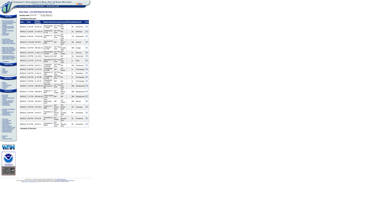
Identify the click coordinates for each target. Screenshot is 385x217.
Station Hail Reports (7, 42)
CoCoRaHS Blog (7, 123)
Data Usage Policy (33, 181)
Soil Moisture (5, 33)
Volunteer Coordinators (8, 109)
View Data (37, 6)
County (79, 22)
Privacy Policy (25, 181)
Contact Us (5, 86)
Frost (3, 68)
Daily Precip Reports (8, 20)
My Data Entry (51, 6)
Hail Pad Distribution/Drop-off (7, 111)
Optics (4, 70)
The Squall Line (6, 120)
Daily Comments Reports (9, 22)
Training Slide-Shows (8, 98)
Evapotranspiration (7, 102)
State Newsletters (7, 126)
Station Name (49, 22)
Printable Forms (6, 115)
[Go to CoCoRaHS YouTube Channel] (81, 4)
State (74, 22)
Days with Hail (6, 39)
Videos (4, 99)
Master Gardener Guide (8, 127)
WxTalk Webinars (7, 131)
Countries (26, 6)
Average (57, 22)
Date (22, 22)
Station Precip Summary (8, 43)
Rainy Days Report (7, 51)
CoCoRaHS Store (7, 138)
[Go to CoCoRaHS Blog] (77, 4)
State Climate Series (7, 129)
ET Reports (5, 35)
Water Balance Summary (9, 57)
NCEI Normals (6, 105)
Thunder (4, 73)
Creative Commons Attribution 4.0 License (64, 180)
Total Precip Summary (8, 53)
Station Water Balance (8, 56)
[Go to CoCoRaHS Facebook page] (79, 4)
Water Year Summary (8, 47)
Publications (5, 122)
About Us (4, 83)
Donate (4, 88)
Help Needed (6, 113)
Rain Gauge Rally (7, 130)
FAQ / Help (5, 95)
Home (20, 6)
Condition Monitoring (8, 100)
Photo (69, 22)
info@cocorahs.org (61, 179)
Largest (64, 22)
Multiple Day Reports (8, 26)
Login (57, 6)
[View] (87, 27)
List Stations (5, 61)
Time (29, 22)
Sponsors (5, 136)
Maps (42, 6)
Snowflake (5, 71)
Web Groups (5, 124)
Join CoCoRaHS (6, 85)
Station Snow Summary (8, 50)
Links (3, 137)
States (31, 6)
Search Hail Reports (7, 40)
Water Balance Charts (8, 58)
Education (5, 96)
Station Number (38, 22)
